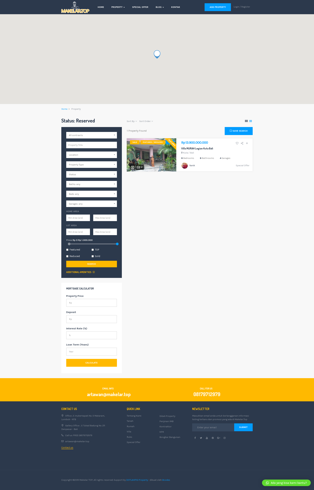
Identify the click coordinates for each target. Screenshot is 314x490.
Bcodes (166, 480)
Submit (243, 427)
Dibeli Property (167, 416)
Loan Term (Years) (77, 344)
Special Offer (140, 7)
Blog (159, 7)
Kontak (175, 7)
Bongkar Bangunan (169, 437)
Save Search (240, 130)
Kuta (185, 152)
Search (91, 264)
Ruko (129, 437)
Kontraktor (165, 426)
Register (245, 6)
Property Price (75, 295)
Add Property (218, 7)
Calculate (91, 362)
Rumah (130, 426)
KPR (161, 432)
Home (101, 7)
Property (117, 7)
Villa (129, 431)
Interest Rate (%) (76, 328)
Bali (192, 152)
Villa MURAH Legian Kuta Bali (197, 148)
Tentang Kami (134, 415)
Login (236, 6)
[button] (286, 483)
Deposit (71, 312)
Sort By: (131, 121)
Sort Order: (145, 121)
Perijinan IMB (166, 421)
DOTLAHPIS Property (137, 480)
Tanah (130, 421)
